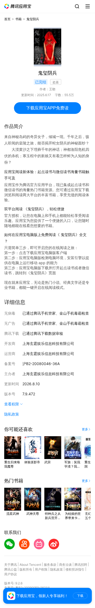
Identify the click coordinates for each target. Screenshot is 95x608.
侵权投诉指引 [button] (74, 569)
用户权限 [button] (41, 569)
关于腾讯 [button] (10, 565)
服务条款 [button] (50, 565)
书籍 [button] (18, 19)
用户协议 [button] (10, 574)
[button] (17, 6)
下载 (80, 596)
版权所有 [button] (26, 569)
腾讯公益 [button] (10, 569)
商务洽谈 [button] (65, 565)
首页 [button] (7, 19)
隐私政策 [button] (11, 414)
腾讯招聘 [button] (80, 565)
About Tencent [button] (30, 565)
